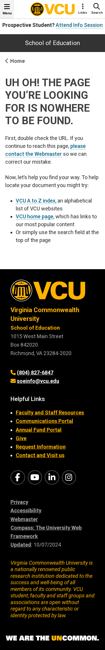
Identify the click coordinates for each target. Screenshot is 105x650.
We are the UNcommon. (52, 638)
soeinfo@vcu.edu (38, 381)
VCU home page (34, 216)
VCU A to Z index (35, 201)
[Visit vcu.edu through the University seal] (52, 293)
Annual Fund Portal (39, 430)
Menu (7, 13)
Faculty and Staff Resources (50, 412)
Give (21, 438)
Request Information (41, 447)
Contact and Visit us (40, 455)
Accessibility (25, 510)
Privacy (19, 502)
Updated (20, 545)
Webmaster (24, 519)
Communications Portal (44, 421)
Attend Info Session (79, 25)
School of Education (52, 42)
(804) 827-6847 (35, 372)
